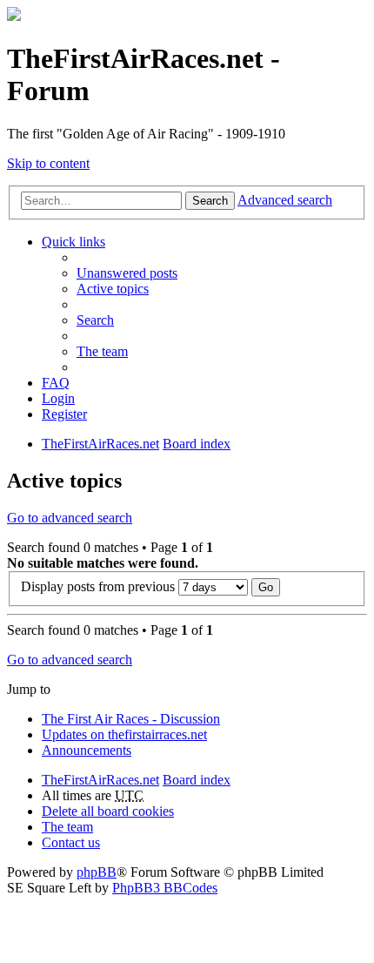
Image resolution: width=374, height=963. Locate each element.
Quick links (73, 241)
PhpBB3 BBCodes (164, 887)
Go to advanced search (69, 517)
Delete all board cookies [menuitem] (108, 811)
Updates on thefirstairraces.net (124, 734)
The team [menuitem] (102, 351)
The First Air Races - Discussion (131, 718)
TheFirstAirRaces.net (100, 779)
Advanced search (284, 199)
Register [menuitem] (64, 414)
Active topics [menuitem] (113, 288)
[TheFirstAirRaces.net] (14, 16)
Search (210, 200)
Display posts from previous (99, 586)
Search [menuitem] (95, 320)
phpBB (97, 872)
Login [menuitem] (58, 398)
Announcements (86, 750)
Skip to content (48, 163)
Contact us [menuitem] (71, 842)
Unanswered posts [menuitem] (127, 273)
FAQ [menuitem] (56, 382)
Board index (196, 779)
